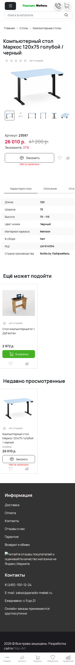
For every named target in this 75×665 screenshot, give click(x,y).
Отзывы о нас (15, 529)
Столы (24, 28)
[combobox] (38, 15)
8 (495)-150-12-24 (18, 585)
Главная (9, 28)
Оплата (10, 513)
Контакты (12, 521)
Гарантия (12, 537)
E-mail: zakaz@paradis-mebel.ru (28, 593)
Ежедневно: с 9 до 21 (20, 600)
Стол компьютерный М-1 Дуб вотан (18, 331)
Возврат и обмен (17, 544)
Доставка (12, 505)
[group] (37, 86)
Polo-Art (19, 648)
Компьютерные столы (47, 28)
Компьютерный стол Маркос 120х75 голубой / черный (17, 438)
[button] (10, 6)
